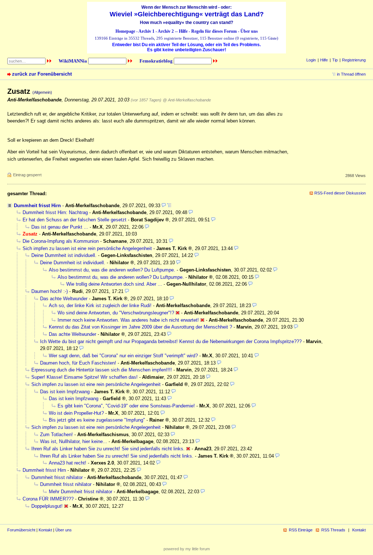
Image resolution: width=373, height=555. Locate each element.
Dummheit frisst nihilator (57, 477)
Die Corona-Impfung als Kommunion (61, 241)
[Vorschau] (164, 205)
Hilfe (183, 31)
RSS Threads (333, 530)
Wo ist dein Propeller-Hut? (76, 413)
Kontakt (45, 530)
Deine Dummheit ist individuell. (64, 255)
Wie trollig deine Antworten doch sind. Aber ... (114, 284)
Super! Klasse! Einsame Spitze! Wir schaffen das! (84, 377)
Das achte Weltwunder (63, 298)
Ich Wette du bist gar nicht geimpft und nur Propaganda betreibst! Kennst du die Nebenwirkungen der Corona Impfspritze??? (171, 341)
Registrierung (354, 60)
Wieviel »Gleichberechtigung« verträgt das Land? (187, 14)
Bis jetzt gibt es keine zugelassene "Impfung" (97, 420)
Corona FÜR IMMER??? (48, 499)
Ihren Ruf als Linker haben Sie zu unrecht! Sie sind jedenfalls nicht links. (108, 448)
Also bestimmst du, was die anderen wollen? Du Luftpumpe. (112, 270)
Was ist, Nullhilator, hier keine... (73, 441)
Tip (335, 60)
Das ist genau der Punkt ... (59, 227)
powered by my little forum (187, 549)
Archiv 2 (166, 31)
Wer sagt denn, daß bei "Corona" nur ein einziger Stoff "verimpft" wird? (123, 355)
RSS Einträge (301, 530)
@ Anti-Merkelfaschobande (187, 100)
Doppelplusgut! (47, 506)
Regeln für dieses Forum (214, 31)
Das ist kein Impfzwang (65, 391)
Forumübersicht (21, 530)
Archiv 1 (146, 31)
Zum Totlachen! (56, 434)
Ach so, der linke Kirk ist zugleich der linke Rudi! (100, 305)
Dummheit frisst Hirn (37, 205)
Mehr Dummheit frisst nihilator (80, 491)
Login (311, 60)
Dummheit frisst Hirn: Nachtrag (55, 212)
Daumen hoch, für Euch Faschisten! (78, 363)
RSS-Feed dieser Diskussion (340, 193)
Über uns (249, 31)
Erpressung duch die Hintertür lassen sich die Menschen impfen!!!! (101, 370)
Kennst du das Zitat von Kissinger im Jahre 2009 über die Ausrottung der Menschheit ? (140, 327)
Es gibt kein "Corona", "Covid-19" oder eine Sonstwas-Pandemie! (126, 406)
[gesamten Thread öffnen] (169, 205)
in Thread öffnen (351, 74)
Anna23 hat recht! (67, 463)
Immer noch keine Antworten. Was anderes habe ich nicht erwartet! (128, 320)
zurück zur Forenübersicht (42, 74)
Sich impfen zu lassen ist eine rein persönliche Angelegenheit (87, 248)
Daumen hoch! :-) (49, 291)
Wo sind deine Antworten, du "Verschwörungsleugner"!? (116, 312)
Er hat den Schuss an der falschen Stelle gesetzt (74, 219)
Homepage (125, 31)
